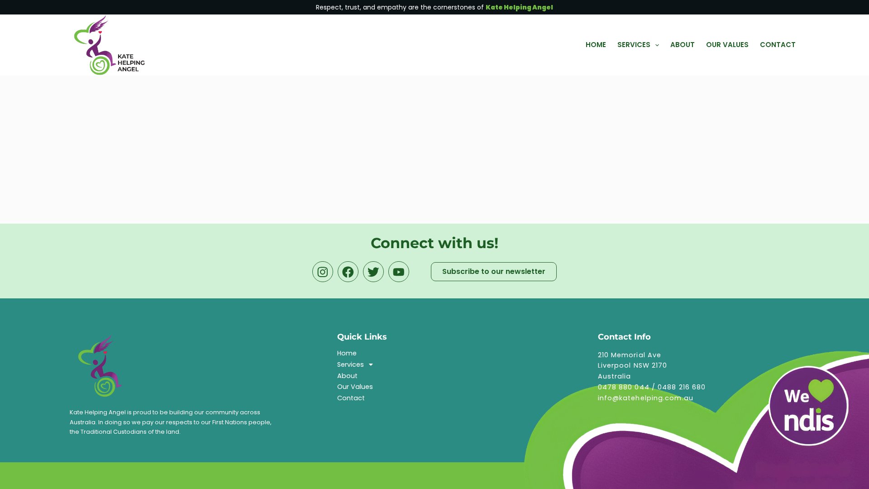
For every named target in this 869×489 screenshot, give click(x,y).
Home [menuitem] (596, 44)
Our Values (355, 387)
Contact (351, 398)
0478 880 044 (623, 387)
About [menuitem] (682, 44)
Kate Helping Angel (519, 7)
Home (347, 353)
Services (350, 364)
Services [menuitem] (633, 44)
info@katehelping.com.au (645, 398)
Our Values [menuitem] (727, 44)
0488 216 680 (682, 387)
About (347, 376)
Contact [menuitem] (778, 44)
